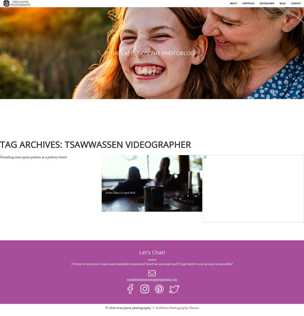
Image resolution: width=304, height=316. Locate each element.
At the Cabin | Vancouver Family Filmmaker (151, 174)
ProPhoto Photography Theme (177, 308)
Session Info (267, 3)
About (233, 3)
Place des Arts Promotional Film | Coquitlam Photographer (49, 179)
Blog (283, 3)
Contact (296, 3)
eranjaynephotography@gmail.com (152, 279)
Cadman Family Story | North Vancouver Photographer (253, 179)
